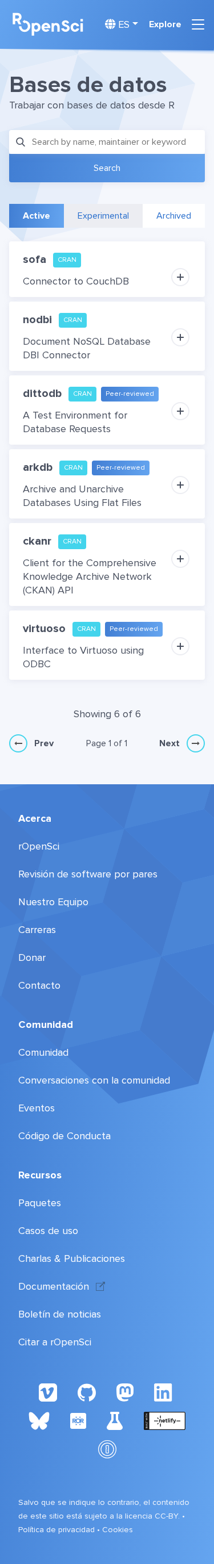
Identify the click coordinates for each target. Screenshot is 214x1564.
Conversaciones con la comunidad (94, 1080)
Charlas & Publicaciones (71, 1258)
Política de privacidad (56, 1529)
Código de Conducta (64, 1136)
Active (36, 215)
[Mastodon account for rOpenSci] (125, 1392)
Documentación (53, 1286)
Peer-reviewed (130, 394)
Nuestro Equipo (53, 902)
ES (122, 24)
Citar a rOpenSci (54, 1342)
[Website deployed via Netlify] (164, 1420)
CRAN (67, 260)
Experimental (103, 215)
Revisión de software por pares (88, 874)
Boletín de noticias (59, 1314)
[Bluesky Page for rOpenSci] (39, 1420)
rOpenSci (38, 846)
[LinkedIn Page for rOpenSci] (165, 1392)
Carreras (37, 929)
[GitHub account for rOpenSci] (87, 1392)
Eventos (36, 1108)
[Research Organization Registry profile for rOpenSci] (78, 1420)
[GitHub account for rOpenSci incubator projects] (115, 1420)
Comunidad (45, 1024)
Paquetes (39, 1203)
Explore (165, 24)
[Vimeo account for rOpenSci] (48, 1392)
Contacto (39, 985)
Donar (32, 957)
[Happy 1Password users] (107, 1448)
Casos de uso (48, 1230)
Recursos (40, 1175)
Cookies (117, 1529)
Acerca (34, 818)
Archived (173, 215)
